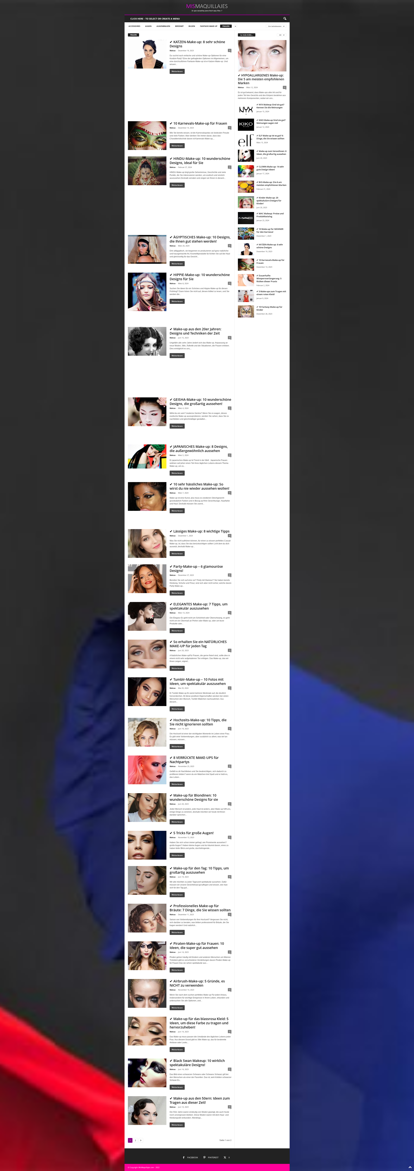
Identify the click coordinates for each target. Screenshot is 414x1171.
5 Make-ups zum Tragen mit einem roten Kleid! (271, 293)
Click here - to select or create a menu (155, 18)
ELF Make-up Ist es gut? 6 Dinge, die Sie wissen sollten (270, 137)
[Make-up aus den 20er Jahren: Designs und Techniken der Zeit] (147, 341)
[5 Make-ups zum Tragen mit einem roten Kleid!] (246, 296)
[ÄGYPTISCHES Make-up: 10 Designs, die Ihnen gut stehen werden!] (147, 249)
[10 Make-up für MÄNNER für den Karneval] (246, 234)
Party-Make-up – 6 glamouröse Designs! (196, 568)
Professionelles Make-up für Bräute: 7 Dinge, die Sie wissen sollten (200, 908)
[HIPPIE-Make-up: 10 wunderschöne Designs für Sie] (147, 292)
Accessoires (134, 26)
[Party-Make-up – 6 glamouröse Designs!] (147, 578)
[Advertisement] (179, 95)
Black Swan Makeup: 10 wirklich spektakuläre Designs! (197, 1062)
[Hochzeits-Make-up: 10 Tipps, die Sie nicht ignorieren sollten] (147, 732)
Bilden (192, 26)
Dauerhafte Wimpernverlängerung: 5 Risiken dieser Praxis (268, 278)
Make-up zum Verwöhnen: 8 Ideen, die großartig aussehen (271, 152)
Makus (172, 50)
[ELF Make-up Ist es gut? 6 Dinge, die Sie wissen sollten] (246, 140)
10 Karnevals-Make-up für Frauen (200, 123)
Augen (148, 26)
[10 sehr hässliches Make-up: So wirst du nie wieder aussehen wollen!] (147, 496)
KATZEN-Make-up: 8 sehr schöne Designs (197, 44)
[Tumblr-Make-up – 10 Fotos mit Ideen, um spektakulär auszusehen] (147, 691)
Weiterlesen (177, 71)
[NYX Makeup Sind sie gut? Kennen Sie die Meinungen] (246, 109)
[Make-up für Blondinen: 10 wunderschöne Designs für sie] (147, 807)
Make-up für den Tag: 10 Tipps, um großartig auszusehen (199, 870)
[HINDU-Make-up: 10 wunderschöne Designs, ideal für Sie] (147, 170)
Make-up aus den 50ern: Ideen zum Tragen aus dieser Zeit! (200, 1100)
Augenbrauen (163, 26)
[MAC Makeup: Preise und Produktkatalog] (246, 218)
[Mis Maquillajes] (207, 7)
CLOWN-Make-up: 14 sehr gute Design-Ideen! (270, 168)
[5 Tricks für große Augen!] (147, 845)
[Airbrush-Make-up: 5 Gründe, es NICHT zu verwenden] (147, 993)
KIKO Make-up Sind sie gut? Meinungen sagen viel (271, 121)
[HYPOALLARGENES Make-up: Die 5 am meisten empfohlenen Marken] (262, 55)
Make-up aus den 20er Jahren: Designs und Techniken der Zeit (195, 331)
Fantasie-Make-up (208, 26)
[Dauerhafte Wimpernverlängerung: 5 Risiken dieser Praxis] (246, 280)
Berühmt (179, 26)
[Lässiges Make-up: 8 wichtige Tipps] (147, 543)
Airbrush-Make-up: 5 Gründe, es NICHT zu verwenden (197, 983)
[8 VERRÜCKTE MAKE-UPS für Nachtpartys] (147, 770)
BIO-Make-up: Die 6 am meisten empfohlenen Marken (271, 183)
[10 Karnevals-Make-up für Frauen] (147, 135)
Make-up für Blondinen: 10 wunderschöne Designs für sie (194, 797)
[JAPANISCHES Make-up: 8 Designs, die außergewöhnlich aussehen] (147, 456)
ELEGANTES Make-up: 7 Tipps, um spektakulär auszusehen (199, 606)
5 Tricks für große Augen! (193, 833)
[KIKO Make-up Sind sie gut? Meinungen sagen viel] (246, 125)
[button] (284, 18)
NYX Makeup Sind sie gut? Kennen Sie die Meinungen (270, 106)
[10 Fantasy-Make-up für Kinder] (246, 311)
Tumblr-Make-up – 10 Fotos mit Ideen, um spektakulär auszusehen (198, 681)
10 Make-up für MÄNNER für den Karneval (269, 230)
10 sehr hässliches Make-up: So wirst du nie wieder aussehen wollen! (199, 486)
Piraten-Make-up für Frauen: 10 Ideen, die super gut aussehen (197, 945)
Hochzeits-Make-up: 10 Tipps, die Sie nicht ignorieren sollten (198, 722)
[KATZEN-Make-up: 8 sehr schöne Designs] (147, 54)
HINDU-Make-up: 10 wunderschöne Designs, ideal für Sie (200, 160)
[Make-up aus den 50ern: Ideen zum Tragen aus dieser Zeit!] (147, 1110)
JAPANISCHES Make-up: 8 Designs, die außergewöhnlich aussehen (199, 448)
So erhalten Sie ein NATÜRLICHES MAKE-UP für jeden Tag (198, 643)
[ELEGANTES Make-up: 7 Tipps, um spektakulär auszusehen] (147, 616)
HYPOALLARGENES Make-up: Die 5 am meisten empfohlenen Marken (261, 79)
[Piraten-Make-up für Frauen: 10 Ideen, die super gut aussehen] (147, 955)
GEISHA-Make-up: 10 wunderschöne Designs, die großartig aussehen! (200, 401)
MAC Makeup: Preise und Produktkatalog (270, 215)
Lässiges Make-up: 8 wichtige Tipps (201, 531)
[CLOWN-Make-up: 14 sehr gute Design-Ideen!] (246, 171)
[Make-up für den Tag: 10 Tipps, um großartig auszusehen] (147, 880)
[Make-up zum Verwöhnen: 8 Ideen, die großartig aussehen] (246, 156)
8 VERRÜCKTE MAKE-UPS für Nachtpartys (194, 759)
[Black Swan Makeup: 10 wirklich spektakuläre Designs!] (147, 1073)
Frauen (225, 26)
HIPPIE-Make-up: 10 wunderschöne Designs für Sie (200, 276)
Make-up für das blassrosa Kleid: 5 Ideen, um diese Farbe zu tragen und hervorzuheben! (199, 1023)
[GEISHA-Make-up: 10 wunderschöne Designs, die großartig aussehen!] (147, 411)
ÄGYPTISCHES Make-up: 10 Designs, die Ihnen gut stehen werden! (200, 239)
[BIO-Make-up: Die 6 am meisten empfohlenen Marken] (246, 187)
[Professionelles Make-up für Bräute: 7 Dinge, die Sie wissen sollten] (147, 918)
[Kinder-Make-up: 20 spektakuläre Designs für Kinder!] (246, 202)
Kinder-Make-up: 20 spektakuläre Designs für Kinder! (268, 200)
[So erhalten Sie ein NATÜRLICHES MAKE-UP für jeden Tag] (147, 654)
